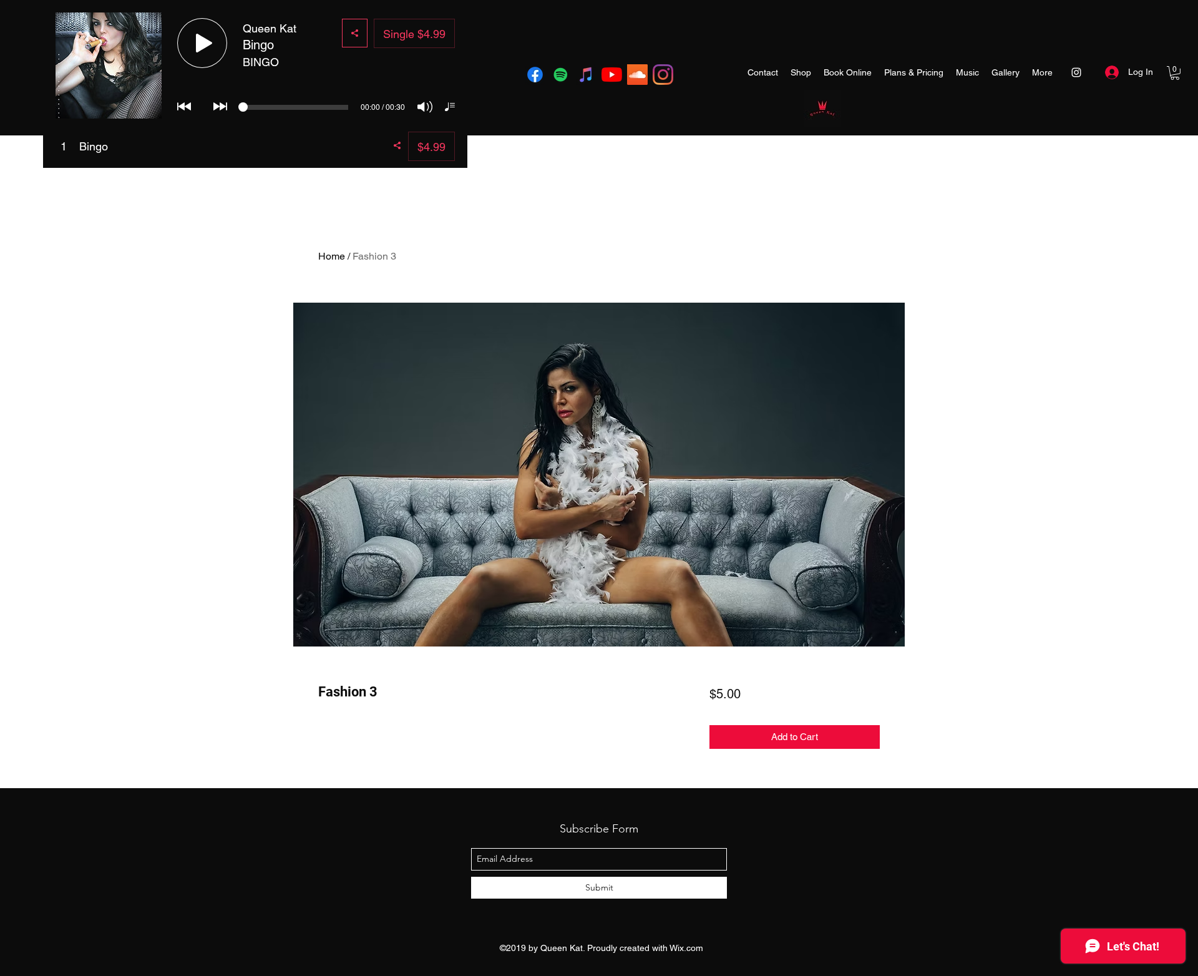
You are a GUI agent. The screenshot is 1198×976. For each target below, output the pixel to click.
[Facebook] (535, 74)
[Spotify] (560, 74)
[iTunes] (586, 74)
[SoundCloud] (637, 74)
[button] (1175, 73)
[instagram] (663, 74)
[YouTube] (611, 74)
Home (331, 256)
